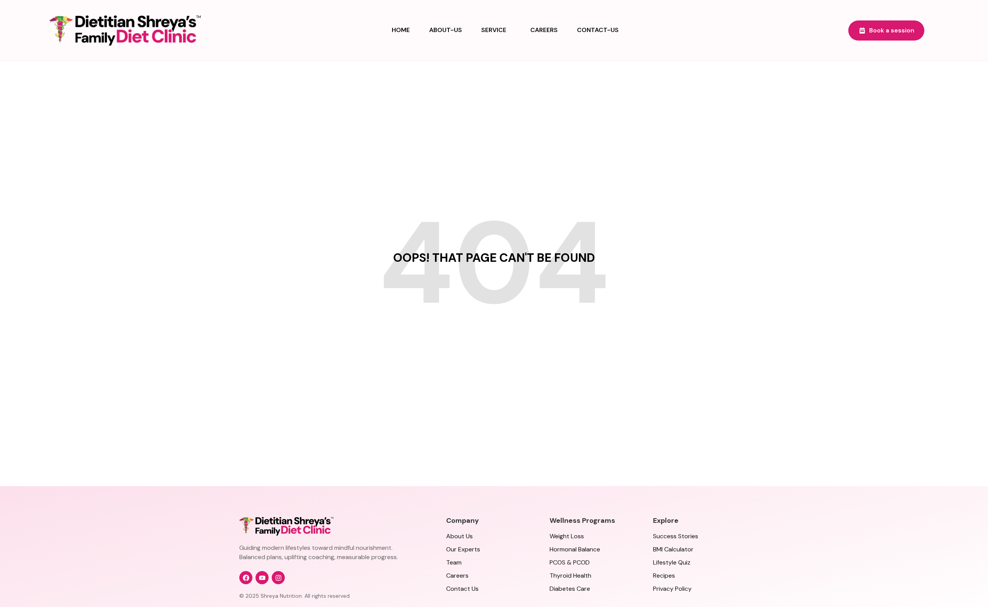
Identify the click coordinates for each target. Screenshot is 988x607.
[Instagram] (278, 577)
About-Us (445, 30)
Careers (544, 30)
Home (401, 30)
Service (493, 30)
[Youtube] (262, 577)
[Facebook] (245, 577)
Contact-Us (598, 30)
